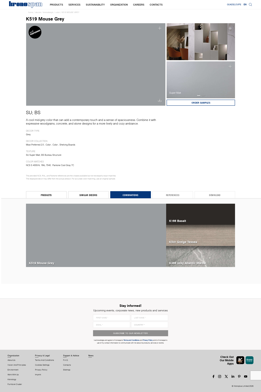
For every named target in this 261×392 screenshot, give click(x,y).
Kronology (12, 379)
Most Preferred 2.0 (35, 144)
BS (37, 112)
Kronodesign (48, 12)
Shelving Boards (67, 144)
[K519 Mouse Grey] (96, 64)
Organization (13, 355)
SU (29, 112)
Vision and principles (17, 365)
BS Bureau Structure (51, 154)
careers (138, 4)
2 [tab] (203, 95)
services (74, 4)
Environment (13, 370)
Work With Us (13, 374)
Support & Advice (71, 355)
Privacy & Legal (42, 355)
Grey (28, 134)
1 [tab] (198, 95)
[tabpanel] (201, 41)
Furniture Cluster (15, 384)
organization (119, 4)
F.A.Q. (65, 360)
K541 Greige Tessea (183, 242)
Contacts (67, 365)
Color (57, 12)
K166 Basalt (177, 221)
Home (30, 12)
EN (245, 4)
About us (11, 360)
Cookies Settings (42, 365)
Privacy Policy (41, 370)
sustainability (95, 4)
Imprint (38, 374)
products (56, 4)
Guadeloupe (234, 4)
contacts (156, 4)
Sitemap (66, 370)
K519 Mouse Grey (70, 12)
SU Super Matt (33, 154)
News (90, 355)
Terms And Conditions (44, 360)
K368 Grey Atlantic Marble (187, 263)
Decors (38, 12)
